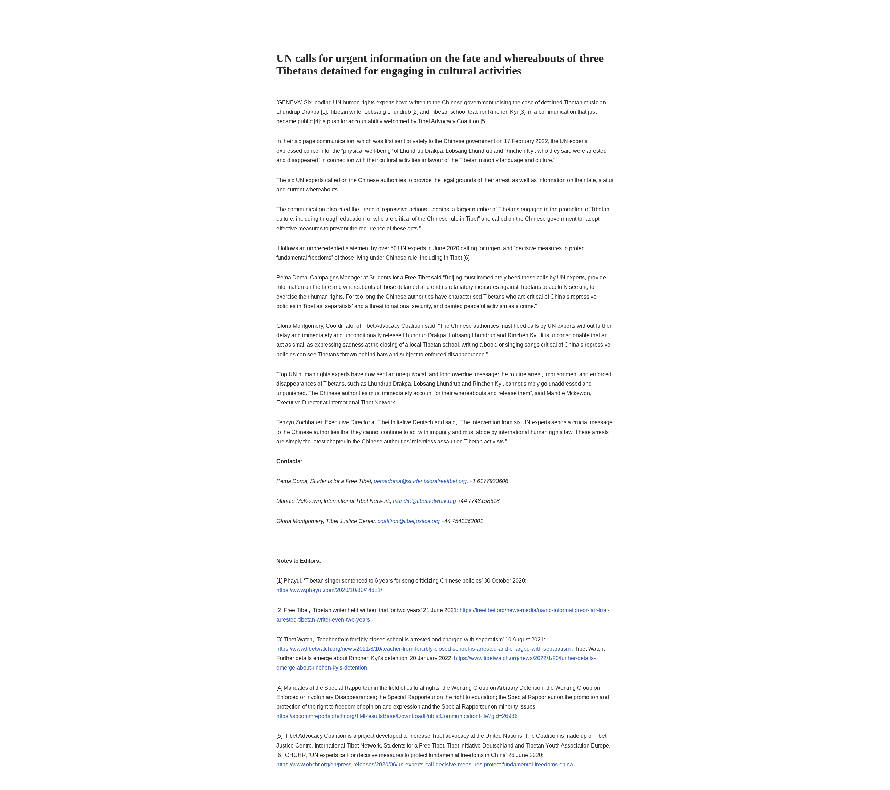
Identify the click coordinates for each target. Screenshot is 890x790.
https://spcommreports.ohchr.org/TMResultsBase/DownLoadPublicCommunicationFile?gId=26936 (397, 716)
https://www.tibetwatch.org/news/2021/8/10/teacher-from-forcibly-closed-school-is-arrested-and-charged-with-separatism (423, 649)
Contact (564, 15)
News (535, 15)
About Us (460, 15)
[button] (516, 15)
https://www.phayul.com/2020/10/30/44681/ (329, 590)
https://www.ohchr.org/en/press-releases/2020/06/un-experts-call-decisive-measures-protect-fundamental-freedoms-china (424, 764)
